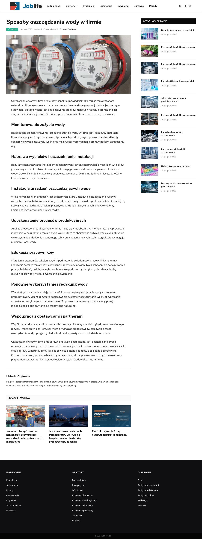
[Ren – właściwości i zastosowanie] (149, 51)
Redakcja (142, 500)
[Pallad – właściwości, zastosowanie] (149, 136)
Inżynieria (123, 6)
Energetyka (78, 485)
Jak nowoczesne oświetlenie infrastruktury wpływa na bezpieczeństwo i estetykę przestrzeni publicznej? (65, 436)
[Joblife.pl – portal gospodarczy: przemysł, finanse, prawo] (26, 6)
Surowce (139, 6)
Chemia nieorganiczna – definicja (178, 30)
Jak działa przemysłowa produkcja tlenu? (173, 100)
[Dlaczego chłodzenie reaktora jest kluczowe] (149, 187)
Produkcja (88, 6)
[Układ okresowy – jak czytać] (149, 170)
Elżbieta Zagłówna (68, 29)
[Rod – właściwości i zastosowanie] (149, 119)
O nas (140, 480)
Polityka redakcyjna (148, 490)
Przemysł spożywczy (82, 510)
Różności (12, 29)
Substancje (106, 6)
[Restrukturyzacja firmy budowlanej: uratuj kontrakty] (111, 416)
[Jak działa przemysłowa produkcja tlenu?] (149, 102)
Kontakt (142, 505)
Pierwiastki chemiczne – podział (177, 81)
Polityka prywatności (148, 485)
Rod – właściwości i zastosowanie (178, 115)
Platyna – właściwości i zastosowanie (173, 151)
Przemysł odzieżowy (82, 505)
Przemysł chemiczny (82, 495)
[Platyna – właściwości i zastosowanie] (149, 153)
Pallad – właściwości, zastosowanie (172, 134)
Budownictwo (79, 480)
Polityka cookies (146, 495)
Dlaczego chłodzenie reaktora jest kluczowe (176, 185)
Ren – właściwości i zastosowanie (178, 47)
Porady (153, 6)
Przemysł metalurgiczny (84, 500)
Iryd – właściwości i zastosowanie (178, 64)
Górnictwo (77, 490)
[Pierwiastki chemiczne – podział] (149, 85)
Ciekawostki (12, 495)
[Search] (180, 5)
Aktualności (54, 6)
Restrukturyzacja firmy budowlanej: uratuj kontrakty (109, 433)
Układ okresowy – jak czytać (175, 166)
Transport (77, 515)
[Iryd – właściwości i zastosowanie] (149, 68)
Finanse (76, 520)
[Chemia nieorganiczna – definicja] (149, 34)
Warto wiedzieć (14, 505)
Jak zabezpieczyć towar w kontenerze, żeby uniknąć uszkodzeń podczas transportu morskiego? (24, 436)
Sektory (70, 6)
